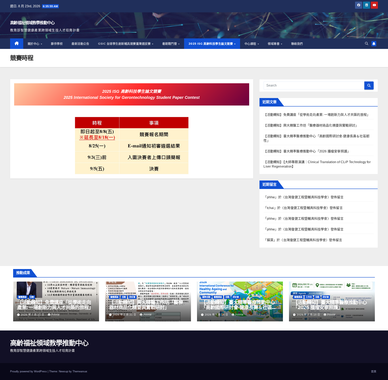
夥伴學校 (57, 43)
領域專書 (274, 43)
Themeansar (80, 371)
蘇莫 (270, 240)
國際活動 (206, 297)
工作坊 (309, 297)
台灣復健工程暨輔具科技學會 (306, 197)
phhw (271, 197)
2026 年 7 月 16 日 (217, 314)
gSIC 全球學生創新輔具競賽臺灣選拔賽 (125, 43)
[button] (366, 43)
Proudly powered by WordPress (29, 371)
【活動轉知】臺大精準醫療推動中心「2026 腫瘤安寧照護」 (307, 151)
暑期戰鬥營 (170, 43)
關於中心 (34, 43)
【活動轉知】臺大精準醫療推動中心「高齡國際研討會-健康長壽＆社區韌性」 (238, 307)
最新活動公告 (80, 43)
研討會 (132, 297)
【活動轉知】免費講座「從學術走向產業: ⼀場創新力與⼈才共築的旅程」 (317, 114)
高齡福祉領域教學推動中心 (32, 22)
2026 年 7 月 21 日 (33, 314)
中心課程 (251, 43)
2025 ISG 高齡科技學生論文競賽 (211, 43)
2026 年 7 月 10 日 (309, 314)
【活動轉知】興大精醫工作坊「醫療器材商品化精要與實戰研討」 (311, 125)
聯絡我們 (297, 43)
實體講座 (22, 297)
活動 (32, 297)
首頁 (373, 371)
